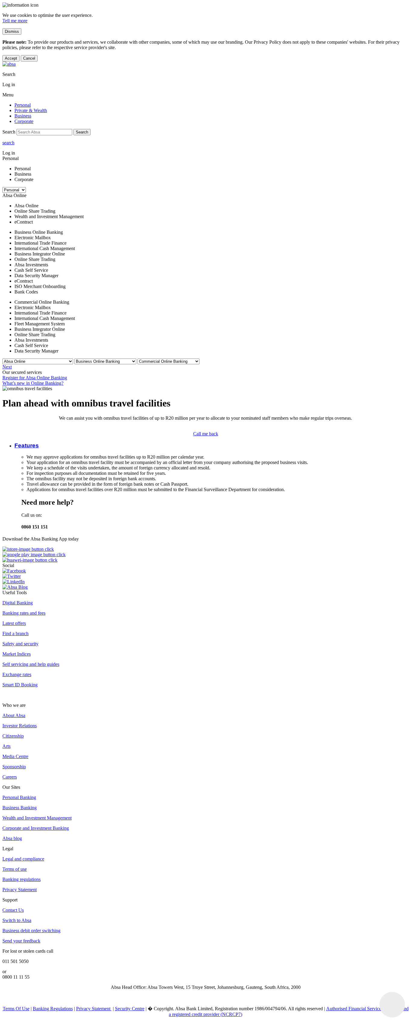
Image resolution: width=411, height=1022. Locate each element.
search (8, 142)
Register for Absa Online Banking (34, 377)
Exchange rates (16, 674)
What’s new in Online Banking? (32, 383)
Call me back (205, 433)
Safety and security (20, 643)
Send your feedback (21, 940)
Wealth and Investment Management (37, 817)
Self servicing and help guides (30, 664)
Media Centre (15, 756)
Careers (9, 776)
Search (82, 132)
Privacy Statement (19, 889)
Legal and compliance (23, 858)
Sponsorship (14, 766)
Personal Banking (19, 797)
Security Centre (129, 1008)
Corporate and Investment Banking (35, 828)
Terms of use (14, 869)
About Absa (13, 715)
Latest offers (14, 623)
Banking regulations (21, 879)
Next (7, 366)
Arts (6, 746)
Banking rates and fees (23, 613)
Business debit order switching (31, 930)
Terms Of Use (16, 1008)
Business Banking (19, 807)
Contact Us (13, 910)
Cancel (29, 58)
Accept (11, 58)
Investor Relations (19, 725)
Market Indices (16, 654)
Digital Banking (17, 602)
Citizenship (13, 735)
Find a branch (15, 633)
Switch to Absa (16, 920)
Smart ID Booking (20, 684)
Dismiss (12, 31)
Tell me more (14, 20)
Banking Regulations (53, 1008)
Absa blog (12, 838)
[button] (26, 445)
